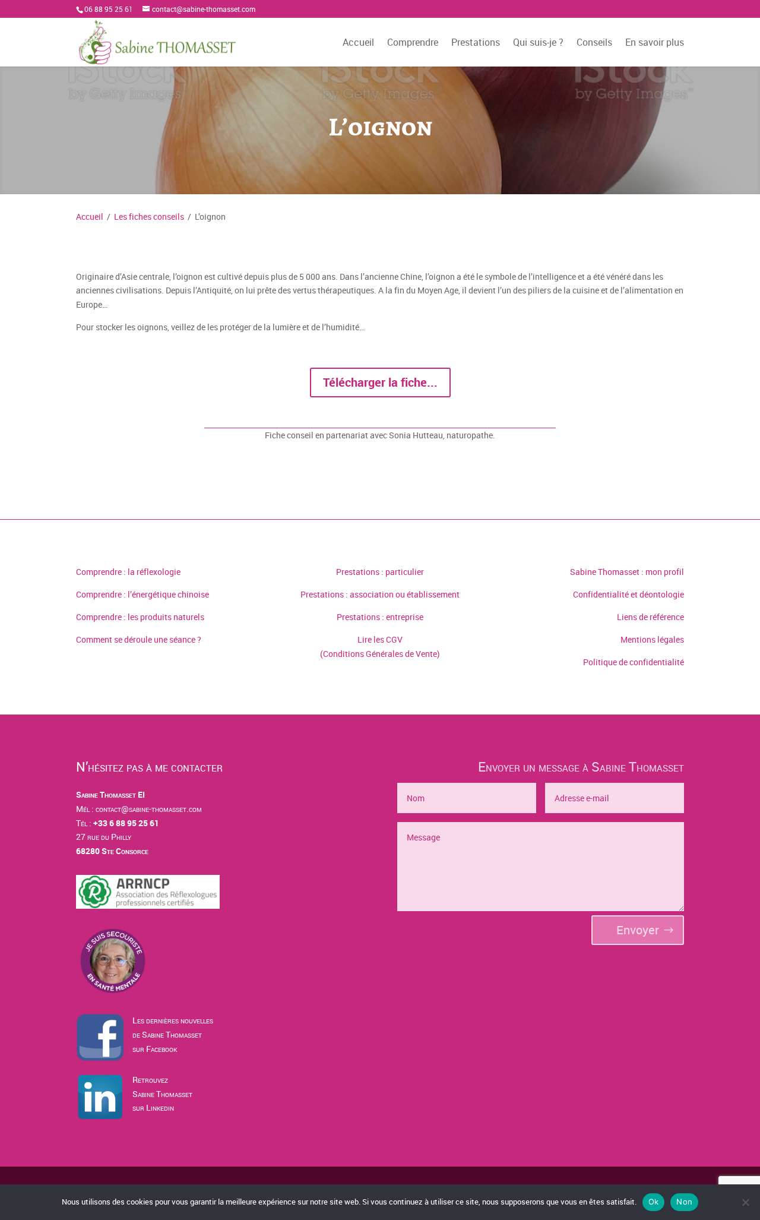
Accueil (358, 43)
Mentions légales (652, 639)
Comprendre (412, 43)
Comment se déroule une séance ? (138, 639)
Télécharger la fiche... (380, 382)
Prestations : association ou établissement (380, 594)
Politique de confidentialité (633, 662)
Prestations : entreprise (380, 616)
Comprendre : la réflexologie (128, 571)
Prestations (475, 43)
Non (684, 1201)
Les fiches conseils (149, 216)
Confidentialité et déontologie (628, 594)
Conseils (594, 43)
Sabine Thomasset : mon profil (627, 571)
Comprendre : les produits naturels (140, 616)
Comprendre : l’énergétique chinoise (142, 594)
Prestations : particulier (380, 571)
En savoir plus (654, 43)
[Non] (745, 1202)
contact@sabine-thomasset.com (149, 808)
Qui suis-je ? (538, 43)
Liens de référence (650, 616)
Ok (653, 1201)
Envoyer (637, 930)
